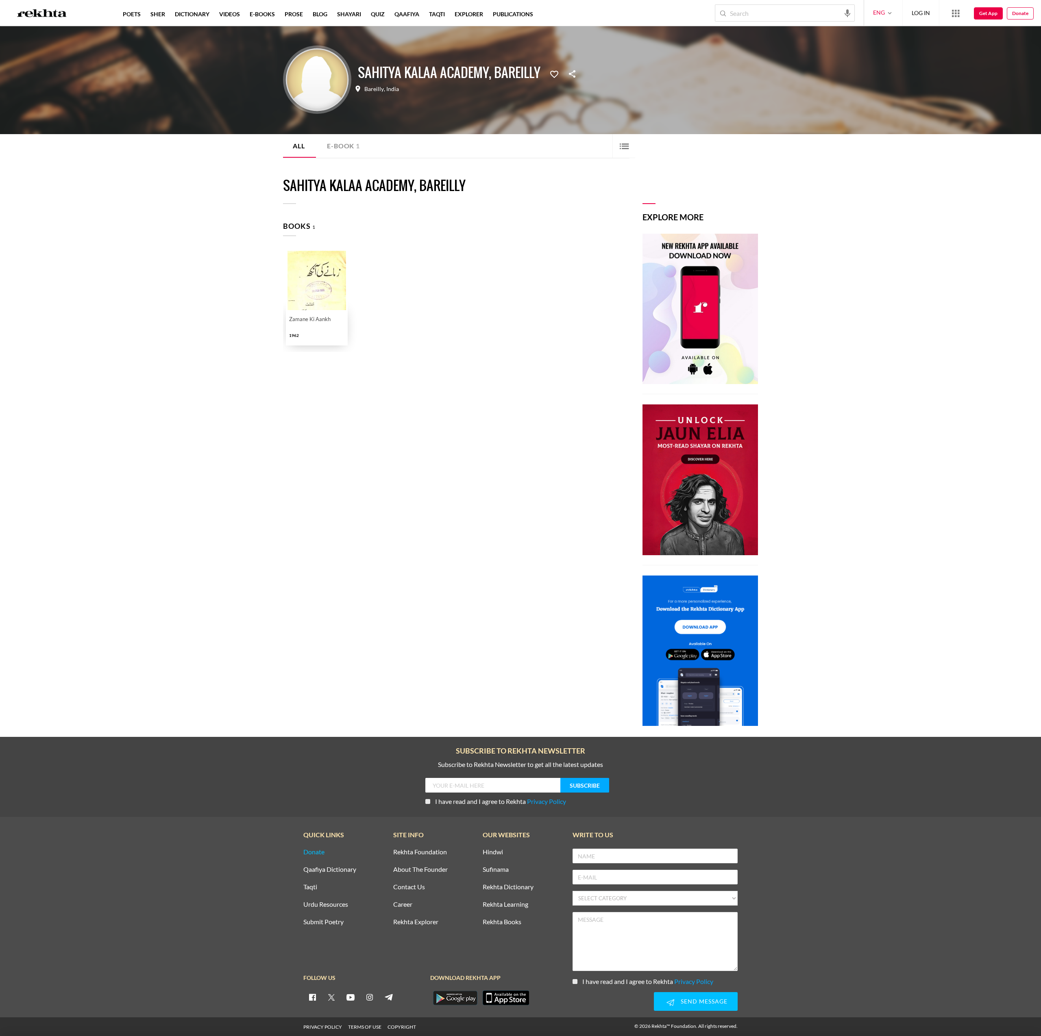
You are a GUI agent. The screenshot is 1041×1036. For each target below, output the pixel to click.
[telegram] (388, 996)
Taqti (310, 887)
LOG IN (921, 12)
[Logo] (42, 14)
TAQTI (437, 14)
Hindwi (493, 852)
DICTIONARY (192, 14)
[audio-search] (847, 12)
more (551, 14)
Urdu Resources (325, 904)
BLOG (320, 14)
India (392, 89)
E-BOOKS (262, 14)
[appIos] (506, 997)
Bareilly (374, 89)
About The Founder (420, 869)
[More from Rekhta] (955, 13)
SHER (157, 14)
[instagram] (369, 996)
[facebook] (312, 996)
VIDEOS (229, 14)
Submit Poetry (323, 922)
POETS (132, 14)
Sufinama (496, 869)
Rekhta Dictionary (508, 887)
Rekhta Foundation (420, 852)
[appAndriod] (455, 997)
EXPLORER (469, 14)
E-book (343, 146)
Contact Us (409, 887)
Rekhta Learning (505, 904)
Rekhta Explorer (415, 922)
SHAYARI (349, 14)
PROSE (294, 14)
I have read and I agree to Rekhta (500, 801)
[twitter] (331, 996)
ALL (299, 146)
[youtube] (350, 996)
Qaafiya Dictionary (329, 869)
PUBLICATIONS (513, 14)
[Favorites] (554, 73)
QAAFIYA (406, 14)
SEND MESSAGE (704, 1001)
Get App (988, 13)
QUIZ (378, 14)
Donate (1020, 13)
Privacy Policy (546, 801)
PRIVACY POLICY (322, 1027)
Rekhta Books (502, 922)
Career (402, 904)
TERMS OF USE (364, 1027)
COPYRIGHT (402, 1027)
